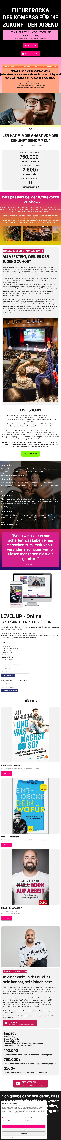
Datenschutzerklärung (7, 1137)
